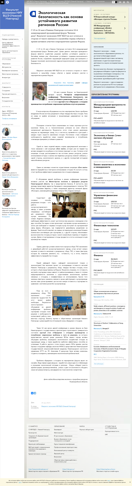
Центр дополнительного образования (10, 51)
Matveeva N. (98, 314)
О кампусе (33, 426)
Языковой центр (59, 453)
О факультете (6, 87)
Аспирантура (6, 77)
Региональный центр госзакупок (64, 450)
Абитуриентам (6, 67)
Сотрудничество (7, 101)
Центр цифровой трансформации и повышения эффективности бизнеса (11, 45)
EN (116, 2)
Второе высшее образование (63, 436)
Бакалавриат (58, 429)
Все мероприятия (100, 38)
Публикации (98, 284)
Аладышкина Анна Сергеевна (64, 83)
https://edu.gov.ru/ (69, 469)
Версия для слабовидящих (37, 444)
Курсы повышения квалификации (64, 444)
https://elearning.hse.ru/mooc (106, 469)
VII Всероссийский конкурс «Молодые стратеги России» (105, 18)
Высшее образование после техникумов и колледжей (62, 440)
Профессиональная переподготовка (65, 447)
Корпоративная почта (112, 431)
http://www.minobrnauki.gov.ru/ (38, 469)
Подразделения (33, 441)
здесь (109, 480)
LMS (106, 434)
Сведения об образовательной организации (38, 437)
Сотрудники (6, 90)
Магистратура (58, 433)
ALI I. (95, 354)
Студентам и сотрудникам (111, 427)
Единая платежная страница (37, 454)
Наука (82, 426)
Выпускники (5, 97)
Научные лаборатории (87, 429)
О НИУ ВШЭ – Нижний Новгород (39, 429)
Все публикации (98, 364)
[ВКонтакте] (32, 393)
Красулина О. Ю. (99, 297)
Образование (6, 64)
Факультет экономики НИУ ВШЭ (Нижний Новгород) (12, 14)
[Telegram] (35, 393)
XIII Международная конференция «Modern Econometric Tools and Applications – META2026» (104, 29)
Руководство (33, 433)
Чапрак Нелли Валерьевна (10, 177)
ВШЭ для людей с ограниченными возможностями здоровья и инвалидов (39, 449)
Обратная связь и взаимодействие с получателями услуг (65, 461)
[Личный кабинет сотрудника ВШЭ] (124, 2)
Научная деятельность (9, 94)
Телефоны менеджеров (9, 118)
